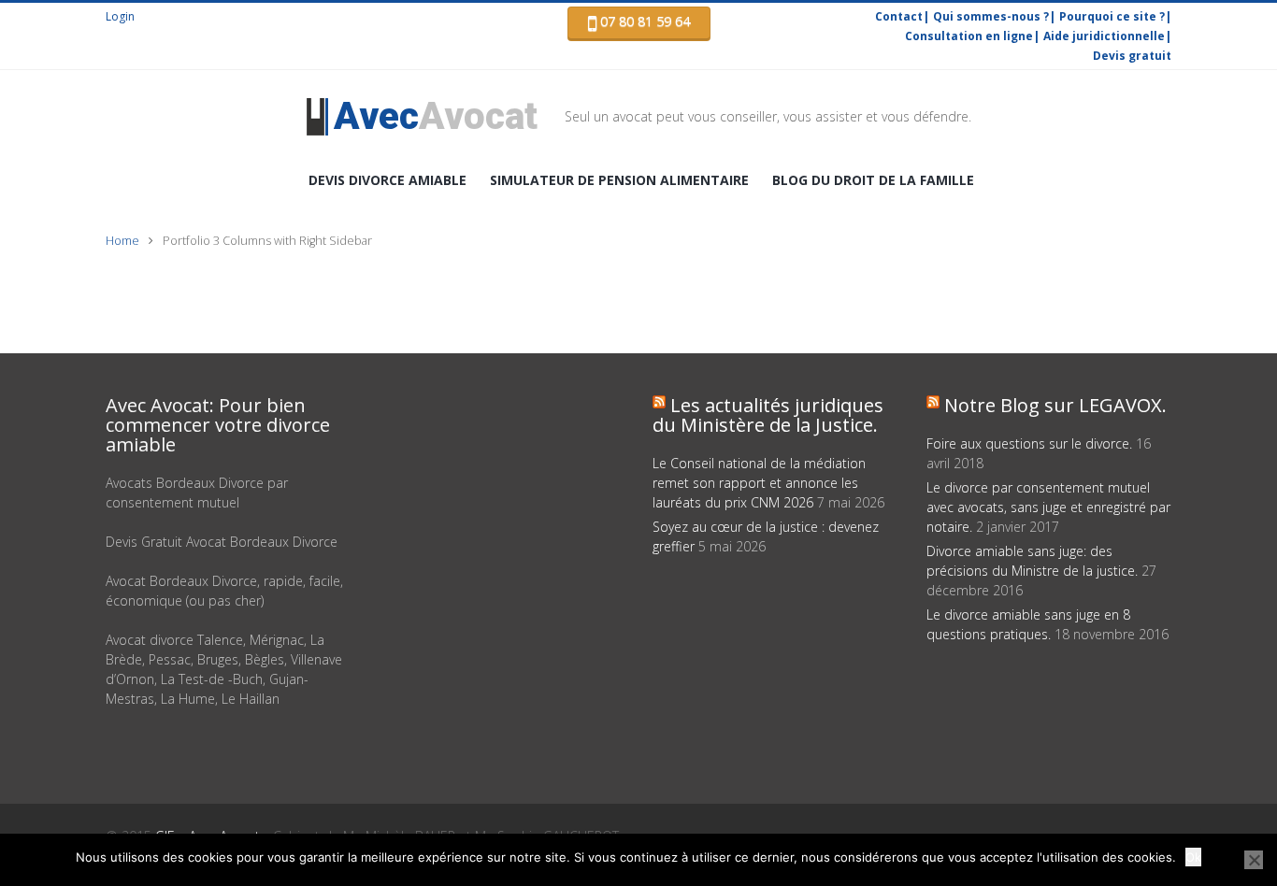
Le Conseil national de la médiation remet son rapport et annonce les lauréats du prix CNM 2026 (759, 482)
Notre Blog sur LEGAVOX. (1055, 405)
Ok (1193, 857)
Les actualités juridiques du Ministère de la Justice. (768, 415)
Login (120, 16)
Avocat (436, 116)
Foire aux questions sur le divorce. (1029, 443)
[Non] (1253, 859)
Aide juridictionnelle (1104, 36)
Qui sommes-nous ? (991, 16)
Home (122, 241)
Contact (899, 16)
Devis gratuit (1132, 56)
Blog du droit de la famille (873, 180)
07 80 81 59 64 (643, 21)
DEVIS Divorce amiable (387, 180)
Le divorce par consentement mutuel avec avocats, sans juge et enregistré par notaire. (1048, 507)
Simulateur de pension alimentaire (619, 180)
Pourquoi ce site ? (1112, 16)
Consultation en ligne (969, 36)
